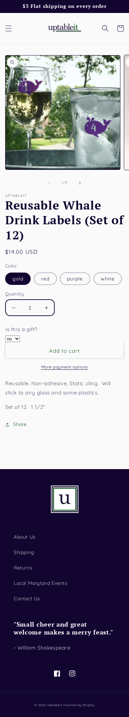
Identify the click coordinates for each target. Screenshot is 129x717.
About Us (25, 537)
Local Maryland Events (41, 583)
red (45, 279)
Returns (23, 568)
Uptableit (54, 705)
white (108, 279)
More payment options (64, 366)
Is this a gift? (21, 329)
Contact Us (27, 598)
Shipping (24, 552)
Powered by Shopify (79, 705)
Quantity (14, 294)
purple (75, 279)
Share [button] (20, 424)
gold (17, 279)
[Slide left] (49, 182)
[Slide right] (79, 182)
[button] (8, 28)
